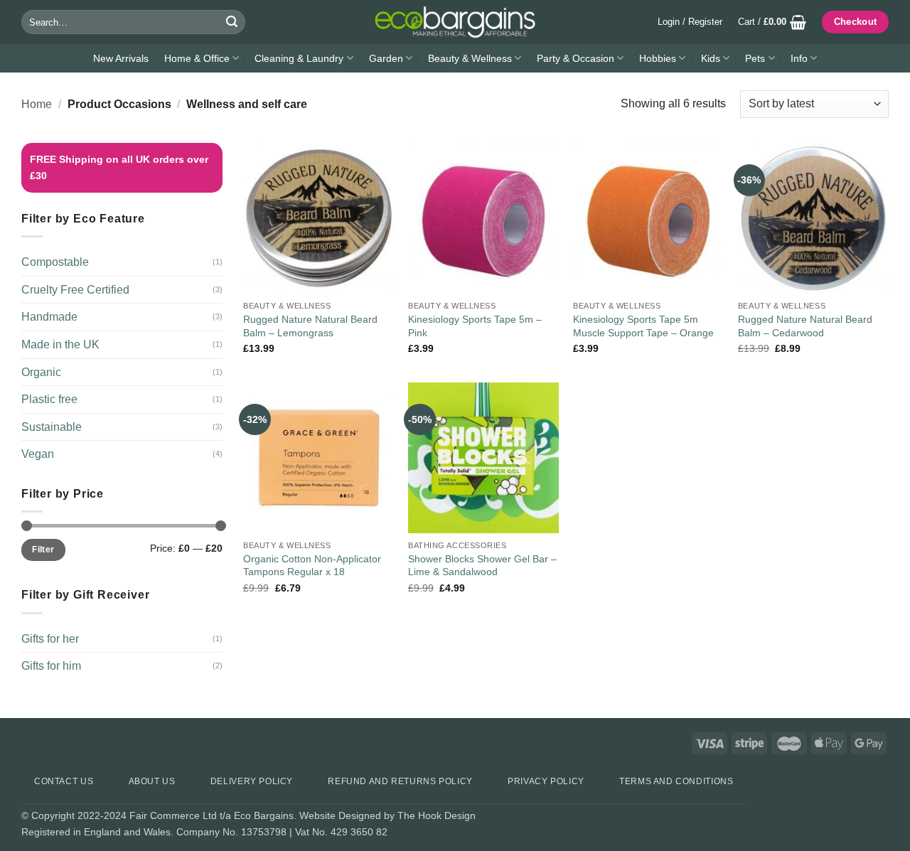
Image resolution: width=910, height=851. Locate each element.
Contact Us (63, 781)
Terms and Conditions (676, 781)
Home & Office (197, 58)
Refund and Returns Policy (400, 781)
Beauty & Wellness (470, 58)
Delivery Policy (251, 781)
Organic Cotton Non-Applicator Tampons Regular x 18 (312, 565)
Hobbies (657, 58)
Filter (43, 550)
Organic (41, 372)
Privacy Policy (546, 781)
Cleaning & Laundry (299, 58)
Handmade (49, 317)
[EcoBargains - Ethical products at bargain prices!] (455, 22)
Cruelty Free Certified (75, 290)
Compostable (55, 262)
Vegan (37, 454)
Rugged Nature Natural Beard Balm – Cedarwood (805, 326)
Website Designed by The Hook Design (387, 815)
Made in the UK (60, 344)
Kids (710, 58)
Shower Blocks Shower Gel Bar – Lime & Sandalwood (482, 565)
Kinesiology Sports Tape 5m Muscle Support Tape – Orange (643, 326)
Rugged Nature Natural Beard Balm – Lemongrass (310, 326)
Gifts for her (50, 639)
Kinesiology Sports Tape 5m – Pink (475, 326)
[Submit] (232, 22)
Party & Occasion (575, 58)
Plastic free (49, 399)
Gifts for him (51, 666)
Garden (386, 58)
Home (36, 104)
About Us (152, 781)
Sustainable (51, 427)
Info (799, 58)
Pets (755, 58)
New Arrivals (121, 58)
